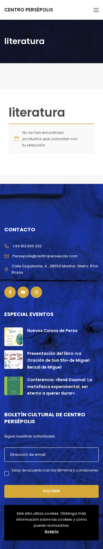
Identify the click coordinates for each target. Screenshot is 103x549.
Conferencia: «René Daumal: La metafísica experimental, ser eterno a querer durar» (59, 386)
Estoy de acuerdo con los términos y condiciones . (55, 473)
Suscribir (51, 491)
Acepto (52, 531)
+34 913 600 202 (27, 246)
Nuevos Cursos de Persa (52, 330)
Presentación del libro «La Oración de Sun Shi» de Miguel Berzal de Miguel (58, 360)
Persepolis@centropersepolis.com (45, 256)
